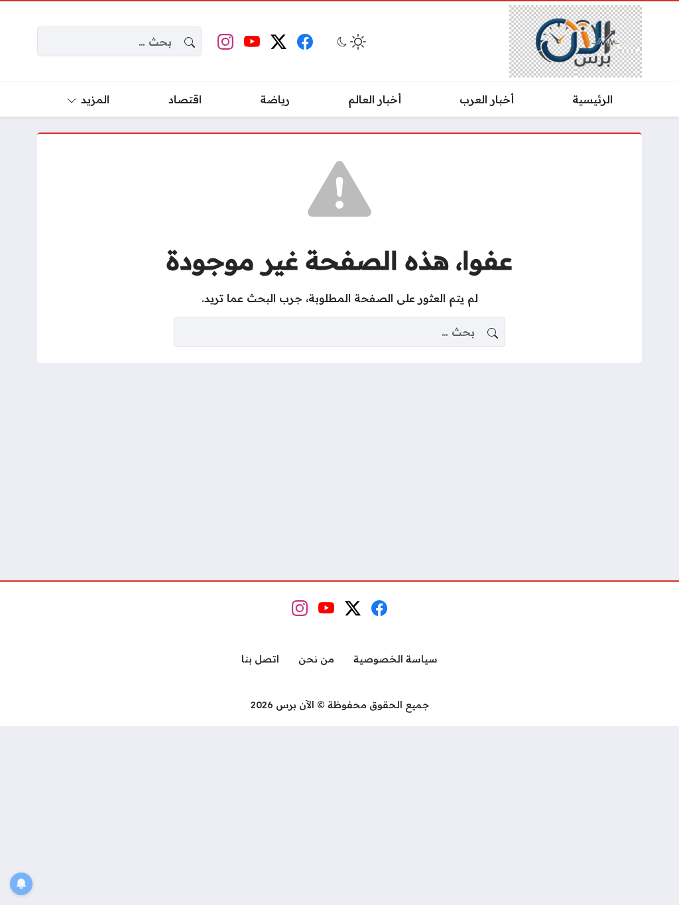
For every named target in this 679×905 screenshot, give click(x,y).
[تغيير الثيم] (350, 41)
